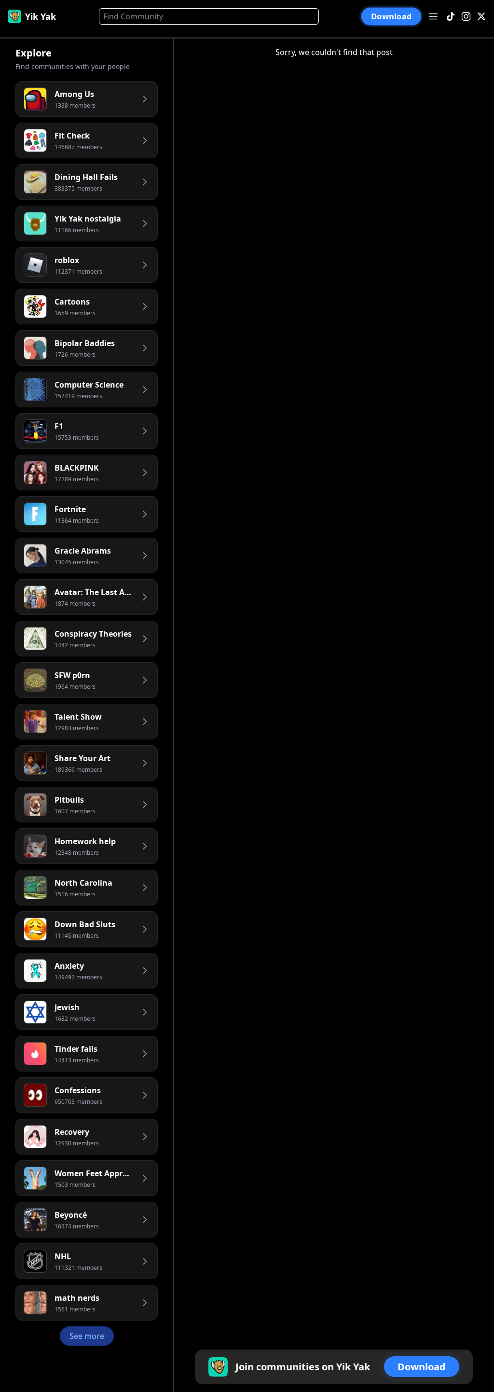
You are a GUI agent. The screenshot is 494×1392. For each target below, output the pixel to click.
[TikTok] (450, 16)
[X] (481, 16)
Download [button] (391, 16)
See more (86, 1336)
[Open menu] (433, 16)
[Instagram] (466, 16)
